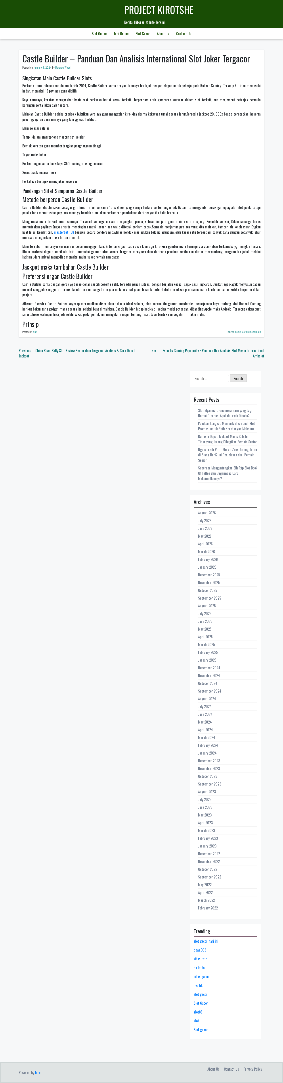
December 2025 (209, 574)
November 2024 (209, 675)
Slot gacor (201, 1029)
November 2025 (209, 582)
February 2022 (208, 908)
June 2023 (205, 807)
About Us (163, 33)
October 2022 (207, 869)
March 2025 (206, 644)
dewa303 (200, 950)
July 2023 (204, 799)
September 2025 (209, 598)
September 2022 (209, 877)
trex (37, 1072)
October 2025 (207, 590)
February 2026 (208, 559)
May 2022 (205, 884)
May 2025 (205, 629)
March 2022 (206, 900)
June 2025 (205, 621)
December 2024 (209, 667)
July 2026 (204, 520)
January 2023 (207, 846)
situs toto (200, 958)
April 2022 (205, 892)
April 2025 (205, 636)
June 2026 (205, 528)
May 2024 (205, 722)
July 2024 (205, 706)
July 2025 (204, 613)
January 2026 (207, 567)
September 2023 (209, 784)
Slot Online (99, 33)
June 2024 (205, 714)
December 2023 (209, 760)
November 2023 (209, 768)
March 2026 (206, 551)
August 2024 (207, 698)
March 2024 (206, 737)
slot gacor (201, 994)
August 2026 (207, 512)
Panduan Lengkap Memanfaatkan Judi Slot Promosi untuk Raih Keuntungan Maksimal (226, 426)
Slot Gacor (143, 33)
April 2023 (205, 822)
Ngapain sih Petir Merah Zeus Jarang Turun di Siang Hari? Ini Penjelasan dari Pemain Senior (227, 455)
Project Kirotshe (158, 9)
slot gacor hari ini (206, 941)
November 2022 (209, 861)
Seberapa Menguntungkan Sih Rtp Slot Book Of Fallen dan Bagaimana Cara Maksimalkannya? (227, 473)
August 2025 (207, 605)
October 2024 (207, 683)
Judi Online (121, 33)
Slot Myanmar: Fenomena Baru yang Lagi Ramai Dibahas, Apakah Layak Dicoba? (225, 413)
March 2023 (206, 830)
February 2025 (208, 652)
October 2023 (207, 776)
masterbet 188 (64, 232)
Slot (35, 332)
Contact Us (183, 33)
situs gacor (201, 976)
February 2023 (208, 838)
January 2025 (207, 660)
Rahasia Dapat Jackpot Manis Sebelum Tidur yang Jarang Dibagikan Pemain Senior (227, 439)
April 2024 (205, 729)
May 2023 (205, 815)
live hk (198, 985)
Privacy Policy (252, 1069)
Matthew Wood (63, 67)
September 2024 (209, 691)
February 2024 (208, 745)
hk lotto (199, 967)
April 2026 (205, 543)
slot (196, 1020)
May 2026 (205, 536)
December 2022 (209, 853)
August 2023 (207, 791)
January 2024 (207, 753)
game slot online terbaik (248, 332)
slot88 (198, 1012)
